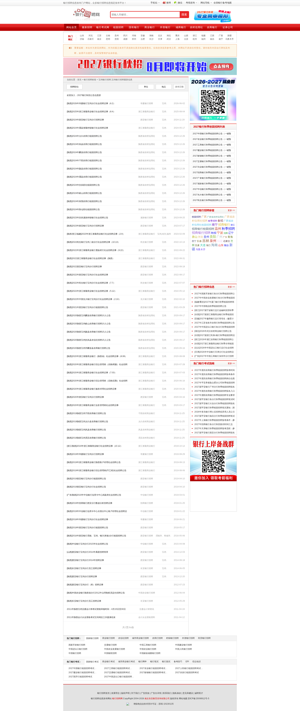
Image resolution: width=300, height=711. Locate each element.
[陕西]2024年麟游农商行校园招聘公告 (84, 152)
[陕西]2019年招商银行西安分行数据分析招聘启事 (89, 503)
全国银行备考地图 (223, 2)
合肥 (143, 39)
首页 (79, 79)
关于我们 (135, 693)
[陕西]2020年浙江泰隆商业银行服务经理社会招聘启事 (91, 389)
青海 (230, 236)
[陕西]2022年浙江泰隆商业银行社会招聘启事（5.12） (91, 291)
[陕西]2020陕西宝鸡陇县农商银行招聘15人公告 (89, 332)
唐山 (194, 236)
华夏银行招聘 (146, 103)
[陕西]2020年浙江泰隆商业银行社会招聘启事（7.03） (91, 372)
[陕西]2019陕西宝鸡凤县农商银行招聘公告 (86, 429)
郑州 (134, 39)
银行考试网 (102, 27)
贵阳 (117, 39)
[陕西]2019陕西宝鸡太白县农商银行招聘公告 (87, 421)
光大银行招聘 (146, 299)
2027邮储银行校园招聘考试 (152, 672)
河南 (134, 35)
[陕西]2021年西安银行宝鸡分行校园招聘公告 (87, 307)
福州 (203, 39)
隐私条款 (177, 693)
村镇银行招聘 (172, 638)
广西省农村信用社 (215, 217)
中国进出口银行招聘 (78, 649)
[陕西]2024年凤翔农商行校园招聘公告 (84, 201)
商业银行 (149, 27)
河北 (91, 35)
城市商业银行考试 (126, 661)
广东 (225, 237)
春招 (220, 220)
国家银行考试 (92, 661)
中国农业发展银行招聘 (114, 649)
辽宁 (231, 233)
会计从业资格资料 (146, 617)
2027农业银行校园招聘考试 (152, 668)
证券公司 (228, 27)
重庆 (177, 35)
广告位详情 (156, 693)
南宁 (221, 39)
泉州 (213, 241)
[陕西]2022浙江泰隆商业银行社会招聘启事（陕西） (90, 258)
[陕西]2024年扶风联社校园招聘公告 (83, 185)
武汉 (169, 39)
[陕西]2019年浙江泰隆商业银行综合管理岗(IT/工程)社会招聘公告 (96, 470)
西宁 (194, 241)
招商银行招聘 (146, 503)
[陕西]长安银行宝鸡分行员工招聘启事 (84, 568)
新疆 (229, 35)
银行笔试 (154, 661)
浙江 (195, 35)
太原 (186, 39)
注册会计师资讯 (146, 609)
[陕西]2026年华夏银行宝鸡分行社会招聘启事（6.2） (91, 103)
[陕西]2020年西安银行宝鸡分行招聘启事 (85, 397)
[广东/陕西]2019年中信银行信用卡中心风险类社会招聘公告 (94, 495)
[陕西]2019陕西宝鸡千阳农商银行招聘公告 (86, 413)
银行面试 (166, 661)
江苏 (99, 35)
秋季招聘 (228, 228)
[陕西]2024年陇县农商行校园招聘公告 (84, 168)
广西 (221, 35)
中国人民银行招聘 (183, 649)
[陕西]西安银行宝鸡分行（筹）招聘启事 (85, 584)
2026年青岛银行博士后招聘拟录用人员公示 (214, 412)
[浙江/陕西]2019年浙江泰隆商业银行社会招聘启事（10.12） (94, 446)
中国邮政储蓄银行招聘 (150, 653)
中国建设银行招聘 (183, 645)
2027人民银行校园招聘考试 (188, 668)
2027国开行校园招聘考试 (80, 676)
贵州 (117, 35)
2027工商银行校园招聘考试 (117, 668)
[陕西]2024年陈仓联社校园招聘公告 (83, 209)
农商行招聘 (157, 638)
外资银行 (165, 27)
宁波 (220, 232)
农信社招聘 (123, 638)
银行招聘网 (117, 698)
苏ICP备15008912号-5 (198, 698)
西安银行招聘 (146, 120)
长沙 (151, 39)
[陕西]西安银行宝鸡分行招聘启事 (82, 576)
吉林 (205, 241)
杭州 (195, 39)
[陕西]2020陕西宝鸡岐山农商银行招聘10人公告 (89, 323)
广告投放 (145, 693)
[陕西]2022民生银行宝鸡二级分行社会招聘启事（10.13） (93, 242)
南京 (99, 39)
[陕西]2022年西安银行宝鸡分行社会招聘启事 (87, 275)
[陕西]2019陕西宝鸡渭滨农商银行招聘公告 (86, 438)
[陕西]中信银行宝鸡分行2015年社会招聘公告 (87, 544)
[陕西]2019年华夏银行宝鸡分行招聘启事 (85, 454)
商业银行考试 (108, 661)
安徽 (143, 35)
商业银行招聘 (108, 638)
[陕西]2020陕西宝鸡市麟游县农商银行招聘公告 (88, 348)
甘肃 (197, 245)
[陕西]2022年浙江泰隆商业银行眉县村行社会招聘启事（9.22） (96, 250)
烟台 (226, 245)
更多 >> (231, 210)
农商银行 (212, 27)
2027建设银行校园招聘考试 (81, 672)
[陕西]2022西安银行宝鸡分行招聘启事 (84, 266)
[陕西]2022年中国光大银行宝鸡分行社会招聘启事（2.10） (94, 299)
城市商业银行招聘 (140, 638)
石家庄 (91, 39)
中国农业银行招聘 (146, 593)
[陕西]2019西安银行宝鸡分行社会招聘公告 (86, 487)
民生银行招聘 (146, 242)
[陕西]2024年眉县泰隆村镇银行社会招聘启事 (87, 128)
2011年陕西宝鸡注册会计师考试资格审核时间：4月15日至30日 (96, 609)
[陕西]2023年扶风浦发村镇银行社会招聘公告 (87, 217)
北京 (160, 35)
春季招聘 (212, 221)
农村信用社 (196, 27)
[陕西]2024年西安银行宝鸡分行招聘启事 (85, 120)
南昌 (212, 39)
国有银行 (134, 27)
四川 (125, 35)
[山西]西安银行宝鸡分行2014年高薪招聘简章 (87, 552)
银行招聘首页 (103, 693)
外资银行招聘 (188, 638)
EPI (187, 661)
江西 (212, 35)
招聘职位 (74, 87)
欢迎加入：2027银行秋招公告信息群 (84, 95)
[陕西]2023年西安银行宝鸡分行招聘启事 (85, 226)
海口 (208, 245)
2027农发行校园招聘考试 (187, 672)
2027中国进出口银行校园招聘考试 (120, 676)
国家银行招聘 (92, 638)
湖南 (151, 35)
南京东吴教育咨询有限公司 (157, 698)
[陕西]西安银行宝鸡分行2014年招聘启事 (85, 560)
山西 (186, 35)
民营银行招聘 (204, 638)
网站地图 (183, 698)
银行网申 (142, 661)
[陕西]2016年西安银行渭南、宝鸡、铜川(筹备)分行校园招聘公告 (96, 536)
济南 (82, 39)
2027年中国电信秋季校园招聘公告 (210, 306)
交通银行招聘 (110, 645)
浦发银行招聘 (146, 217)
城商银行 (181, 27)
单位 (146, 87)
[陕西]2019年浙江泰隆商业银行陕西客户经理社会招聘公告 (94, 462)
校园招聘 (118, 27)
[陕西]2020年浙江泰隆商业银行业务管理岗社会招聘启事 (93, 405)
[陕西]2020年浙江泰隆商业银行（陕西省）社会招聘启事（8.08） (97, 356)
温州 (218, 228)
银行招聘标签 (90, 79)
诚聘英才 (199, 693)
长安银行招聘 (146, 568)
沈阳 (226, 233)
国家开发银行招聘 (77, 645)
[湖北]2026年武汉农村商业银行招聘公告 (213, 331)
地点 (164, 87)
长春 (199, 241)
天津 (160, 39)
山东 (82, 35)
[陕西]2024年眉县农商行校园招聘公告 (84, 177)
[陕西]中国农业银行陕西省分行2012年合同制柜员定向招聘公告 (96, 593)
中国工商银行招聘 (148, 645)
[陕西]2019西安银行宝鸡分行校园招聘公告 (86, 478)
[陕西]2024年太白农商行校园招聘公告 (84, 136)
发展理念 (115, 693)
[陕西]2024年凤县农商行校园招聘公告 (84, 144)
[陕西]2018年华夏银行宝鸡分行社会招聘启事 (87, 519)
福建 (203, 35)
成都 (125, 39)
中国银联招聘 (110, 653)
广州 (219, 236)
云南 (108, 35)
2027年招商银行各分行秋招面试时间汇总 (213, 424)
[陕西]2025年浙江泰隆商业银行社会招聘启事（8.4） (91, 111)
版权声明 (125, 693)
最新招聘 (87, 27)
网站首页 (71, 27)
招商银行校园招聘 (203, 228)
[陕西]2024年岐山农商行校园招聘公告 (84, 193)
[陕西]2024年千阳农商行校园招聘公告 (84, 160)
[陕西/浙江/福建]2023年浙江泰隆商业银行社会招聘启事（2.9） (96, 234)
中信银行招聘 (146, 495)
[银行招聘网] (86, 15)
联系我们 (167, 693)
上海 (177, 39)
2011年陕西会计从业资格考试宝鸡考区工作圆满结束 (91, 617)
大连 (203, 245)
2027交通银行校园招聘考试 (117, 672)
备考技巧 (178, 661)
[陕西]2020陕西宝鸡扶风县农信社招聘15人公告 (89, 340)
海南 (214, 245)
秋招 (213, 233)
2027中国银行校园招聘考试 (81, 668)
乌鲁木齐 (229, 39)
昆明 (108, 39)
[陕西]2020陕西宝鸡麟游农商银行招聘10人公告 (89, 315)
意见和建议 (188, 693)
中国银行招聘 (75, 653)
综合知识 (196, 661)
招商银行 (224, 224)
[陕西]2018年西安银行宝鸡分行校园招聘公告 (87, 527)
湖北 (169, 35)
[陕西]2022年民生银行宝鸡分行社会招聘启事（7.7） (91, 283)
